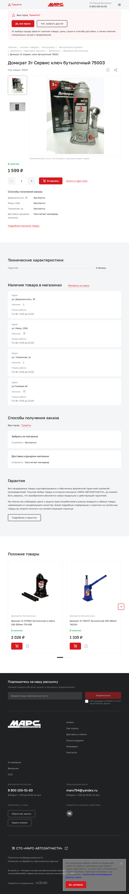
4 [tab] (69, 657)
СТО (10, 774)
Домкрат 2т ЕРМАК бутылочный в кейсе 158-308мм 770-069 (33, 622)
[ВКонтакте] (104, 74)
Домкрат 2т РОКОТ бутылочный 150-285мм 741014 (93, 622)
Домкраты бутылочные (23, 615)
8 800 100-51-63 (98, 6)
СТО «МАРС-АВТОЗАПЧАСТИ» (39, 848)
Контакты (71, 752)
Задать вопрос (20, 822)
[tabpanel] (35, 606)
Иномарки (72, 746)
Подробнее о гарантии (24, 517)
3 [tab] (67, 657)
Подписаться (103, 695)
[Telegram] (99, 74)
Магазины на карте (78, 285)
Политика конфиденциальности (25, 857)
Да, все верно (23, 23)
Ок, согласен (76, 884)
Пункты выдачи (75, 740)
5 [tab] (71, 657)
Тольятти (26, 425)
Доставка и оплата (76, 734)
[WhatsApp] (114, 74)
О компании (14, 762)
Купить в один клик (76, 180)
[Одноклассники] (109, 74)
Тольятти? (34, 15)
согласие (98, 701)
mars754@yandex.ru (82, 790)
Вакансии (13, 768)
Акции (69, 722)
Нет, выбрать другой (52, 23)
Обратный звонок (21, 813)
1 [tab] (60, 657)
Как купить (72, 728)
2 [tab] (64, 657)
